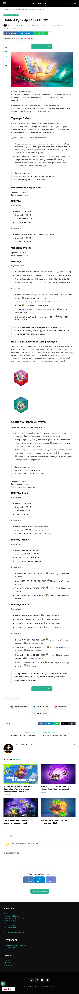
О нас (5, 914)
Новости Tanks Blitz (11, 15)
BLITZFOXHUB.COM (17, 25)
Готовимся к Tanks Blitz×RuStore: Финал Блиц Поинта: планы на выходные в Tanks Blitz (18, 789)
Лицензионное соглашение (13, 918)
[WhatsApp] (5, 56)
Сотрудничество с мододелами (15, 945)
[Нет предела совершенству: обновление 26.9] (58, 808)
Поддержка (7, 965)
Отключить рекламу (42, 46)
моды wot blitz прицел (22, 9)
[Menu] (4, 3)
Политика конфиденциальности (15, 923)
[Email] (5, 61)
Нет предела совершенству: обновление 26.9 (54, 821)
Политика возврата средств (13, 932)
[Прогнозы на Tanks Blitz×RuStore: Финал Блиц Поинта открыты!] (58, 774)
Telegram (6, 963)
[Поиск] (75, 3)
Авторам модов (9, 947)
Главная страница (9, 9)
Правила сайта (9, 921)
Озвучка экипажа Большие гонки (55, 735)
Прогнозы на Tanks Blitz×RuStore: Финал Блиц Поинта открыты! (56, 787)
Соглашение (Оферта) (11, 916)
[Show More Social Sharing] (50, 33)
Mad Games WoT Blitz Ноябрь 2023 (23, 735)
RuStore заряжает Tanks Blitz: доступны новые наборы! (17, 821)
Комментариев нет (58, 25)
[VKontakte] (5, 47)
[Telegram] (5, 51)
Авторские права (9, 925)
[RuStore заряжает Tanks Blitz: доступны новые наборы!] (20, 808)
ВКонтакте (7, 960)
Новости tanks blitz (11, 699)
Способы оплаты (9, 930)
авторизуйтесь (9, 836)
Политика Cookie (9, 927)
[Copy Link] (5, 65)
